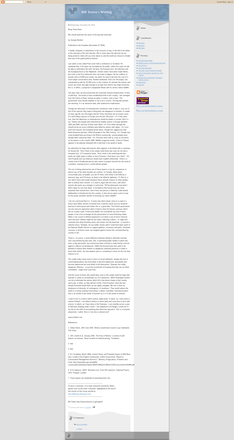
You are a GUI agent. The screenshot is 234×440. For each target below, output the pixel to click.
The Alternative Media (145, 60)
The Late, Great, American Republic (150, 70)
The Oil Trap (142, 65)
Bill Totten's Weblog (96, 12)
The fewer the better (145, 68)
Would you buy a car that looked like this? (152, 63)
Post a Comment (81, 424)
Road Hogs (142, 82)
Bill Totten (141, 43)
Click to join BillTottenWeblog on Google (149, 110)
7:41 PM (88, 407)
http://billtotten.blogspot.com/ (79, 394)
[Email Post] (93, 407)
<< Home (79, 429)
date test (141, 85)
